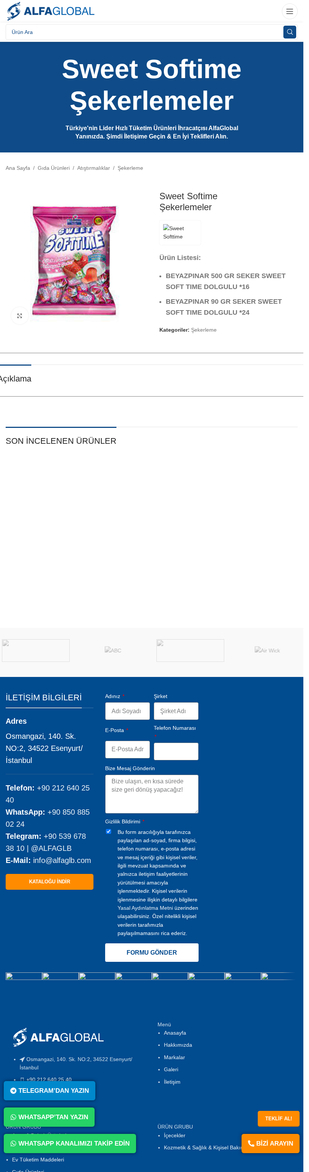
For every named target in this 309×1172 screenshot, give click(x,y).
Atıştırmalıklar (93, 168)
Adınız (113, 696)
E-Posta (115, 730)
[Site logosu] (51, 11)
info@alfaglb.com (62, 860)
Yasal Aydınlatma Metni (145, 908)
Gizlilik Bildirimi (123, 821)
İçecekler (174, 1135)
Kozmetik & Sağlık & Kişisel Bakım (204, 1147)
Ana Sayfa (18, 168)
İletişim (172, 1082)
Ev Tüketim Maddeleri (38, 1160)
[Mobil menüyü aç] (289, 11)
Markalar (174, 1057)
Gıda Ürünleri (54, 168)
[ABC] (113, 650)
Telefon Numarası (175, 728)
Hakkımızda (178, 1045)
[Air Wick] (267, 650)
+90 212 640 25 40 (49, 1080)
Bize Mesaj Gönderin (130, 768)
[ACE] (190, 650)
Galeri (171, 1069)
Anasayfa (175, 1033)
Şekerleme (130, 168)
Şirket (160, 696)
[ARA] (289, 32)
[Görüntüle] (19, 315)
